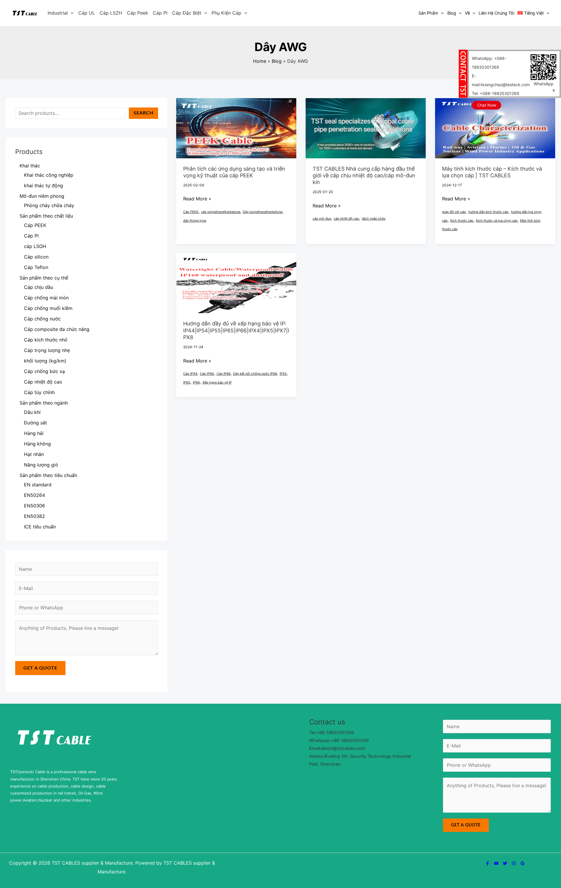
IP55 (283, 374)
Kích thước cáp (461, 220)
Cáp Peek (137, 13)
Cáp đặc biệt (186, 13)
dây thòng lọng (194, 220)
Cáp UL (86, 13)
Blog (451, 13)
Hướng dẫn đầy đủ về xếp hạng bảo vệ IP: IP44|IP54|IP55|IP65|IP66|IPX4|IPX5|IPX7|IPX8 (236, 330)
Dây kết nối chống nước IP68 (255, 374)
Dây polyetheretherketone (262, 212)
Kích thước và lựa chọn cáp (496, 220)
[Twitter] (505, 863)
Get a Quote (40, 668)
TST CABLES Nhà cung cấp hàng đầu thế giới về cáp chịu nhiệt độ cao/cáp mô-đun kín (364, 175)
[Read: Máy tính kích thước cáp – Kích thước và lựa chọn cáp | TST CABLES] (495, 128)
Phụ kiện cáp (226, 13)
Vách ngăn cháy (373, 218)
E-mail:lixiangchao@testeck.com (501, 80)
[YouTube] (496, 863)
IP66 (196, 382)
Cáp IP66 (207, 374)
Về (467, 13)
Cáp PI (160, 13)
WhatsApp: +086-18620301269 (489, 63)
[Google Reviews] (522, 863)
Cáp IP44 (190, 374)
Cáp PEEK (190, 212)
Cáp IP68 (224, 374)
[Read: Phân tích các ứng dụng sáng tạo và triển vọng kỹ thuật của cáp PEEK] (236, 128)
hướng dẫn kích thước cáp (488, 212)
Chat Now (486, 105)
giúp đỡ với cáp (454, 212)
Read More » (197, 199)
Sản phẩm (428, 13)
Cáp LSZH (111, 13)
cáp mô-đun (322, 218)
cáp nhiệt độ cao (346, 218)
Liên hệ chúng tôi (496, 13)
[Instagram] (514, 863)
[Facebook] (487, 863)
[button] (71, 13)
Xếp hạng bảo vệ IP (217, 382)
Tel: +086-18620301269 (495, 93)
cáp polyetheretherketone (220, 212)
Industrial (58, 13)
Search (143, 113)
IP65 (186, 382)
